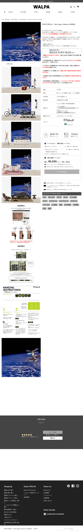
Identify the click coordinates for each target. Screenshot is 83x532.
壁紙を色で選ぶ (9, 490)
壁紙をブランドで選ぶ (11, 498)
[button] (74, 6)
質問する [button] (52, 438)
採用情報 (46, 498)
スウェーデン (70, 124)
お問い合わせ (48, 501)
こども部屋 (73, 197)
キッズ (45, 201)
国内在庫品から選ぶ (10, 509)
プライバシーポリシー (11, 520)
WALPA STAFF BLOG (30, 490)
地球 (60, 204)
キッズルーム (53, 201)
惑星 (49, 208)
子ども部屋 (68, 204)
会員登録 (26, 497)
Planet (59, 197)
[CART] (78, 6)
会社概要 (46, 493)
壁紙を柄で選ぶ (9, 493)
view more (50, 1)
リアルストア (48, 495)
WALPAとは (47, 490)
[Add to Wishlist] (61, 176)
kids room (51, 197)
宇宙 (44, 208)
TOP (3, 19)
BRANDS (7, 19)
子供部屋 (75, 204)
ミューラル (46, 204)
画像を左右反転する (51, 152)
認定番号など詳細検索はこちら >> (66, 112)
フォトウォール (63, 201)
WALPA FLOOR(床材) (10, 512)
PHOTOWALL (14, 19)
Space (65, 197)
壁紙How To (7, 515)
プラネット (74, 201)
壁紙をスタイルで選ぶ (11, 495)
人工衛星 (54, 204)
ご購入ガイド (8, 517)
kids (44, 197)
